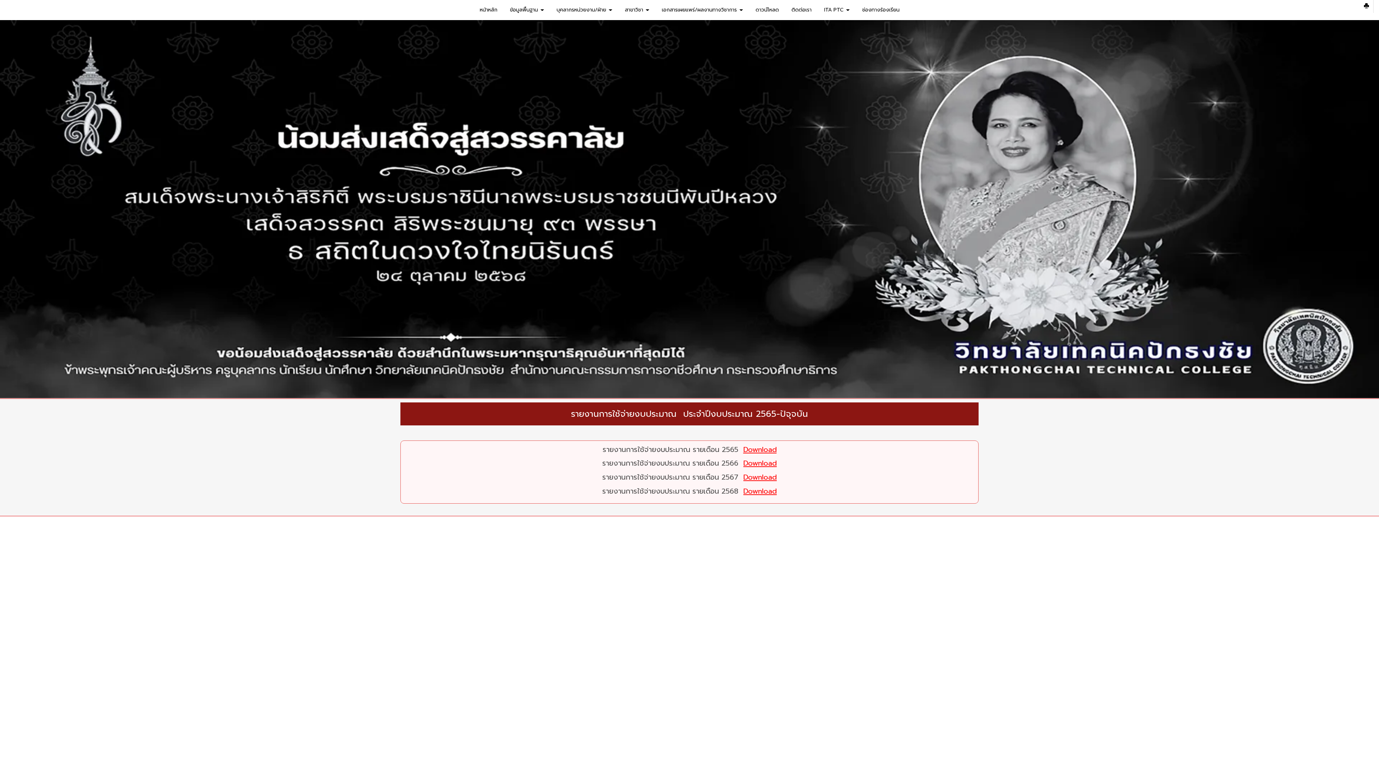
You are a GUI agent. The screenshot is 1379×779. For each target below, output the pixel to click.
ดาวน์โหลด (767, 10)
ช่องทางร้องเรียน (881, 10)
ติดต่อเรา (801, 10)
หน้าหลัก (488, 10)
